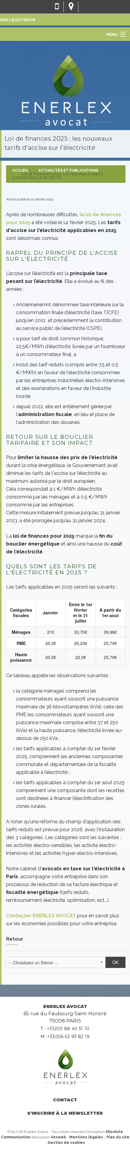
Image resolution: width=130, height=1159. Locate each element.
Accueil (20, 170)
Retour (14, 939)
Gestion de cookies (66, 1143)
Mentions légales (86, 1137)
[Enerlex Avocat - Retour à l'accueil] (65, 89)
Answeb (58, 1137)
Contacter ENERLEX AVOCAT (41, 916)
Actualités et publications (68, 170)
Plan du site (117, 1137)
